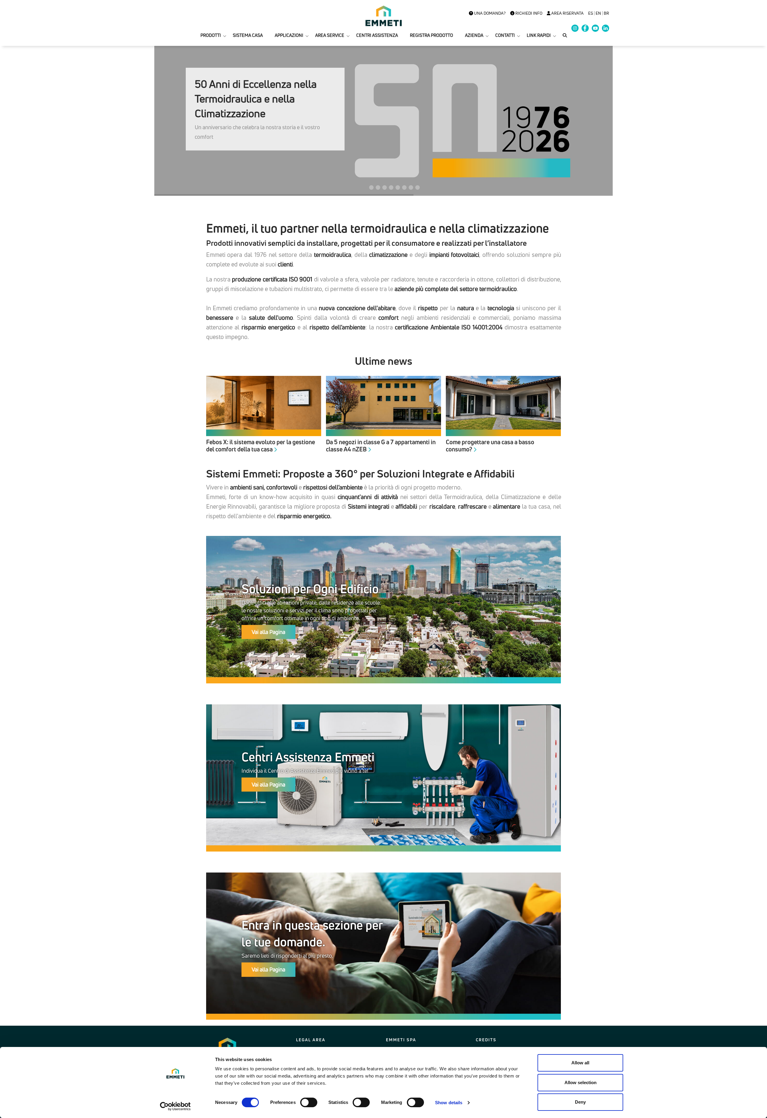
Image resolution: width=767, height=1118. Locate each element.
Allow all (580, 1062)
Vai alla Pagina (268, 631)
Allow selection (580, 1082)
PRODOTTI (210, 35)
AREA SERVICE (329, 35)
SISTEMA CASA (248, 35)
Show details (448, 1102)
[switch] (308, 1102)
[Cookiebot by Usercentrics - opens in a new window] (175, 1106)
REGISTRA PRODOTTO (431, 35)
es (590, 13)
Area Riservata (567, 13)
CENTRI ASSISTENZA (377, 35)
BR (606, 13)
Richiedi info (528, 13)
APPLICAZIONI (289, 35)
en (598, 13)
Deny (580, 1102)
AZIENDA (474, 35)
